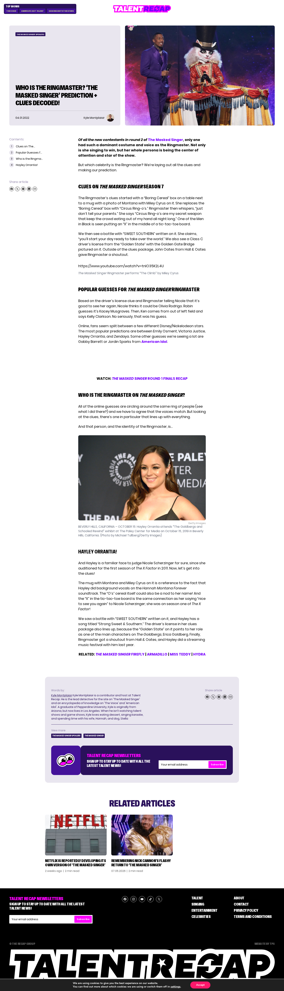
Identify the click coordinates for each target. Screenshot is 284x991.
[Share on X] (17, 189)
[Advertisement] (141, 360)
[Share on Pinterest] (23, 189)
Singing (197, 904)
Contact (241, 904)
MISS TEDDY (180, 654)
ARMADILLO (157, 654)
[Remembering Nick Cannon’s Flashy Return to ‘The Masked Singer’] (142, 835)
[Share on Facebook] (11, 189)
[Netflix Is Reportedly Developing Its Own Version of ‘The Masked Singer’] (76, 835)
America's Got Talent (32, 11)
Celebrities (201, 916)
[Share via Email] (34, 189)
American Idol (154, 341)
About (239, 898)
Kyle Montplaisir (61, 695)
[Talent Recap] (142, 9)
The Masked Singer (165, 139)
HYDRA (199, 654)
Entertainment (204, 910)
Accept (200, 985)
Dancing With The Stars (61, 11)
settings (175, 986)
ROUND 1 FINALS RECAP (150, 378)
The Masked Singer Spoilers (30, 34)
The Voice (11, 11)
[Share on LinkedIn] (29, 189)
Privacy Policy (246, 910)
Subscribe (217, 764)
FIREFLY (120, 654)
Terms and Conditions (253, 916)
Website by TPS (264, 943)
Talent (197, 898)
